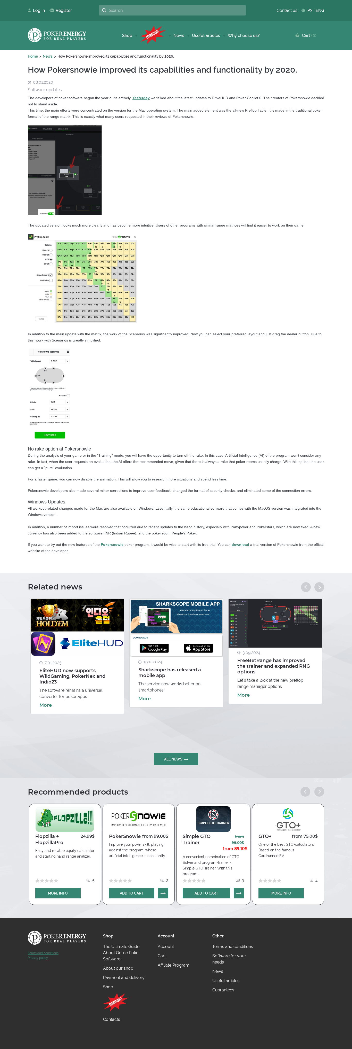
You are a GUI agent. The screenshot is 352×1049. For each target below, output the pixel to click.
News (178, 35)
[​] (153, 35)
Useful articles (206, 35)
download (240, 544)
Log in (37, 10)
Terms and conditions (43, 953)
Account (166, 946)
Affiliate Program (173, 965)
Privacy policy (38, 958)
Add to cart (132, 893)
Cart (308, 35)
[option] (77, 656)
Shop (127, 35)
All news (173, 759)
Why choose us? (244, 35)
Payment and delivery (124, 977)
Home (33, 56)
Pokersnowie (112, 544)
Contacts (111, 1019)
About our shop (118, 968)
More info (58, 893)
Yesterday (141, 98)
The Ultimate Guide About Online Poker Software (121, 952)
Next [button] (319, 587)
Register (62, 10)
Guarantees (223, 990)
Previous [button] (306, 587)
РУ (310, 10)
